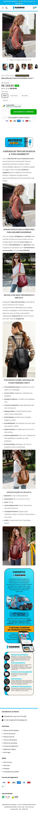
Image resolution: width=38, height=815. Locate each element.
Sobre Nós (6, 765)
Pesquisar (6, 768)
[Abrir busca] (6, 8)
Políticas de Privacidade (11, 730)
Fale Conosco (7, 762)
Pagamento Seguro (9, 749)
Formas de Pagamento (10, 746)
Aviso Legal (6, 752)
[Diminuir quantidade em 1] (2, 111)
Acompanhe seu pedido (11, 772)
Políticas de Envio (8, 737)
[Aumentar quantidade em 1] (9, 111)
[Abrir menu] (3, 7)
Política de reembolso (10, 743)
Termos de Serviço (9, 734)
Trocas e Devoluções (10, 740)
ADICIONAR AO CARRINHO (23, 112)
